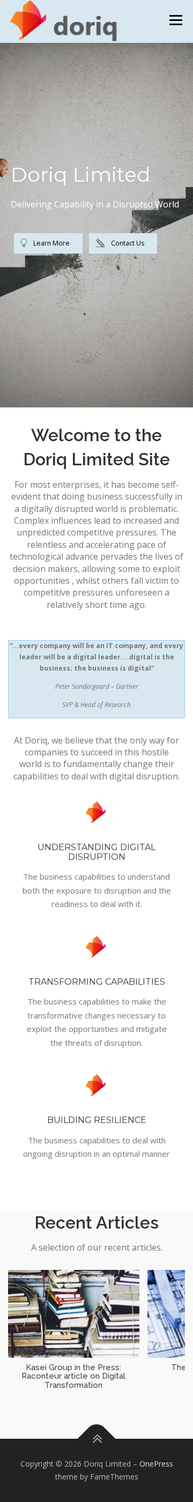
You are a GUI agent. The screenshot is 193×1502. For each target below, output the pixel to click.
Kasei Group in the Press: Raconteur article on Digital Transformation (73, 1376)
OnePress (156, 1464)
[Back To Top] (97, 1439)
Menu (175, 20)
